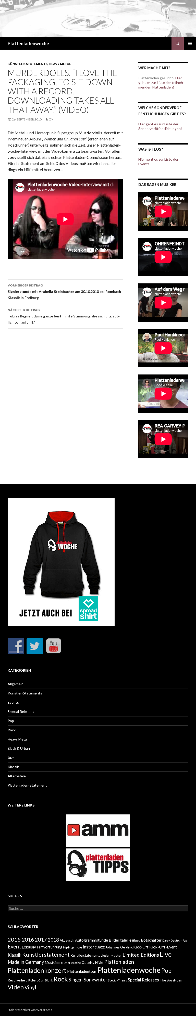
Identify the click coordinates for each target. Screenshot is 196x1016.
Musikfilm (52, 962)
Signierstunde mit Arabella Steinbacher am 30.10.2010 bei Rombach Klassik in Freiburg (64, 291)
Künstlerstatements (85, 955)
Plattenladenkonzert (37, 970)
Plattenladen (119, 962)
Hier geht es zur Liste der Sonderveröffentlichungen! (160, 126)
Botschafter (151, 940)
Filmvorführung (49, 947)
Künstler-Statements (27, 64)
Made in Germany (26, 962)
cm (51, 119)
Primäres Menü (190, 43)
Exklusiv (29, 947)
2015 (14, 939)
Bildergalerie (120, 939)
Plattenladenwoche (28, 43)
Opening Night (92, 962)
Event (14, 946)
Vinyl (30, 987)
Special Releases (21, 711)
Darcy (166, 940)
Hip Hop (68, 947)
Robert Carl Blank (40, 980)
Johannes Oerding (118, 947)
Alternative (17, 776)
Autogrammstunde (91, 939)
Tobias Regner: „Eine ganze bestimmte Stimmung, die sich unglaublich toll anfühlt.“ (64, 316)
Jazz (11, 757)
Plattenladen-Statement (27, 785)
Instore (90, 946)
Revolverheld (18, 980)
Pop (11, 721)
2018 (53, 939)
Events (13, 702)
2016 (28, 939)
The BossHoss (171, 980)
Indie (78, 947)
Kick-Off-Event (163, 946)
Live (166, 954)
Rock (12, 730)
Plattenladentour (81, 971)
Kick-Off (141, 947)
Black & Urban (19, 748)
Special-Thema (117, 980)
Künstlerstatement (46, 954)
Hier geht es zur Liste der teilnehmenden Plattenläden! (161, 82)
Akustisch (67, 940)
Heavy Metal (60, 64)
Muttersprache (71, 962)
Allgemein (15, 684)
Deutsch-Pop (178, 940)
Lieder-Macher (111, 955)
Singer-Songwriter (88, 979)
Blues (136, 940)
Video (16, 987)
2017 (41, 939)
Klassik (13, 767)
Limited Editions (140, 955)
